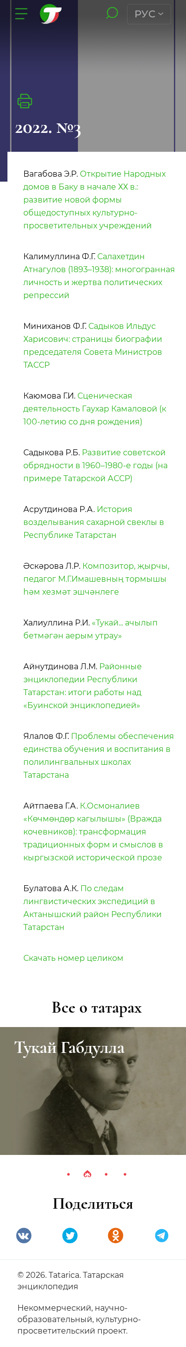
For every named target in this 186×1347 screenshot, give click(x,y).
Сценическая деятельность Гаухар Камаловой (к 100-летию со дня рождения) (94, 408)
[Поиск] (112, 13)
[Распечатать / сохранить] (24, 101)
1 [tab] (68, 1174)
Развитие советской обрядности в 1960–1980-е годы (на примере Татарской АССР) (95, 465)
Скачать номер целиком (73, 958)
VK (24, 1235)
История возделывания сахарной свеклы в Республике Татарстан (93, 522)
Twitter (70, 1235)
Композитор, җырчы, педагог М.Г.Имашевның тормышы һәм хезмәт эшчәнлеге (96, 579)
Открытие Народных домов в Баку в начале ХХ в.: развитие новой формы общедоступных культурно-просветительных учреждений (94, 199)
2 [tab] (87, 1174)
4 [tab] (125, 1174)
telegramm (162, 1235)
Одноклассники (116, 1235)
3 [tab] (106, 1174)
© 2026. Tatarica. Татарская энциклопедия (70, 1280)
